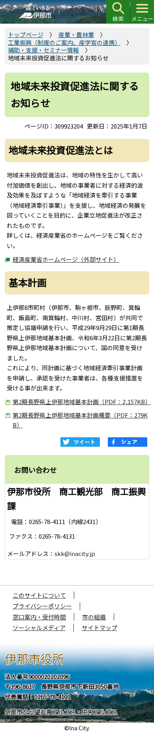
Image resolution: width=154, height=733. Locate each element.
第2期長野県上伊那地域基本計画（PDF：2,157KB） (81, 401)
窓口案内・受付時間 (39, 617)
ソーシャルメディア (39, 627)
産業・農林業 (76, 34)
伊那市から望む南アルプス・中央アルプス (61, 711)
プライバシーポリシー (42, 606)
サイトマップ (99, 627)
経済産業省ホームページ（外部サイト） (66, 259)
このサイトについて (39, 595)
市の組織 (94, 617)
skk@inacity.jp (74, 553)
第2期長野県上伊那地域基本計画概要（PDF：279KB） (80, 420)
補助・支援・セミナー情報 (43, 50)
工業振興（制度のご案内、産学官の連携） (64, 42)
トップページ (25, 34)
